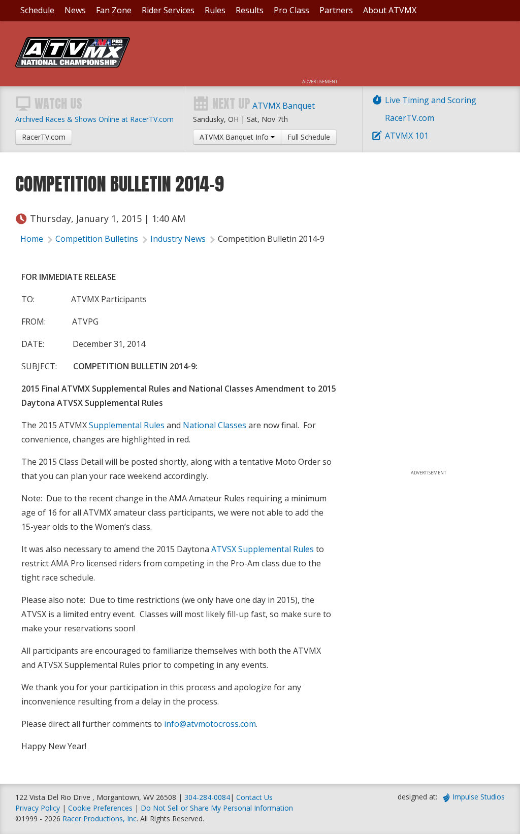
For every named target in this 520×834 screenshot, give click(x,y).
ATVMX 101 (407, 135)
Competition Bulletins (96, 238)
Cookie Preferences (101, 808)
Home (31, 238)
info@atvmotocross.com (210, 723)
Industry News (178, 238)
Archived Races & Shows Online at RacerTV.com (94, 119)
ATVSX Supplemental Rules (262, 549)
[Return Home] (72, 64)
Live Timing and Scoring (430, 100)
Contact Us (254, 797)
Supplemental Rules (127, 425)
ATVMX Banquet (283, 105)
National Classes (214, 425)
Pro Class (291, 10)
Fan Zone (114, 10)
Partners (336, 10)
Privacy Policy (37, 808)
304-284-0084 (207, 797)
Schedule (37, 10)
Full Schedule (308, 137)
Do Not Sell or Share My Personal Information (217, 808)
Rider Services (168, 10)
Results (250, 10)
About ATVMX (389, 10)
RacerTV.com (409, 117)
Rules (215, 10)
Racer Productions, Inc (99, 818)
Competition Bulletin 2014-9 (271, 238)
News (75, 10)
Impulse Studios (478, 796)
